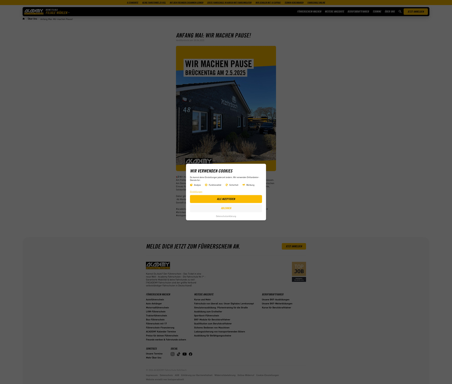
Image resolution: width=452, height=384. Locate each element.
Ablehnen (226, 208)
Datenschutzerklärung (226, 216)
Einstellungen (196, 191)
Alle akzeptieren (226, 199)
